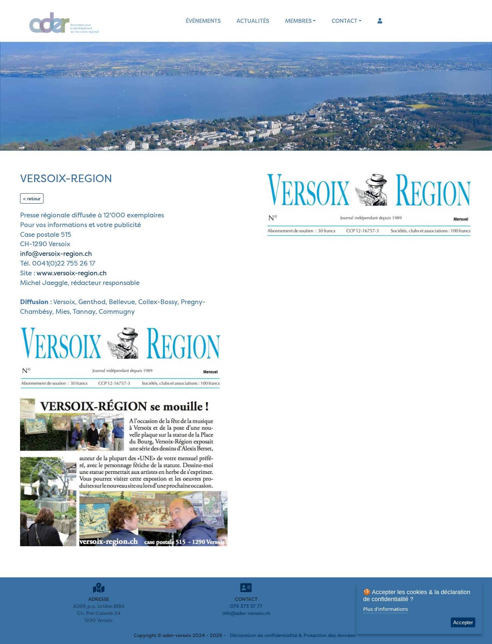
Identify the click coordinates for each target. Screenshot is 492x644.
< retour (31, 198)
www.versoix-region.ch (71, 273)
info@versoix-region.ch (56, 253)
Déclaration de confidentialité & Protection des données (292, 635)
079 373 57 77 (246, 606)
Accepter (463, 622)
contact (344, 20)
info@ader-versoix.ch (246, 613)
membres (298, 20)
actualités (253, 20)
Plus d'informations (385, 608)
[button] (380, 21)
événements (203, 20)
